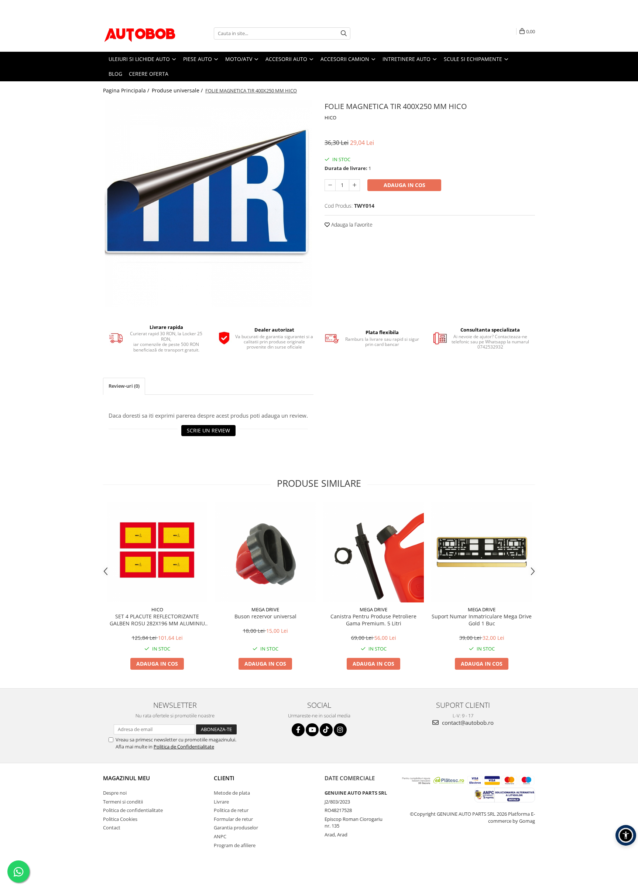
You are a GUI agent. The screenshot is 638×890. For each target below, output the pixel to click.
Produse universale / (178, 90)
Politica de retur (231, 810)
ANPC (220, 836)
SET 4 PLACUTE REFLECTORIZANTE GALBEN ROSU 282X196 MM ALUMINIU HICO (157, 620)
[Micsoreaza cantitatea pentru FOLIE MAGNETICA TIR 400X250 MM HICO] (330, 185)
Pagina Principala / (127, 90)
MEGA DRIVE (265, 609)
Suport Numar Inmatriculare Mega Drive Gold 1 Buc (482, 620)
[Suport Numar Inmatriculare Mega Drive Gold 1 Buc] (481, 552)
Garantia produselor (236, 827)
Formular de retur (233, 819)
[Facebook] (298, 729)
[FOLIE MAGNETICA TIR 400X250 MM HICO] (208, 203)
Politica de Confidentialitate (184, 746)
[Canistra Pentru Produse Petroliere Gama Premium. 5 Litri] (373, 552)
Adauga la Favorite (351, 224)
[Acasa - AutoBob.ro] (140, 33)
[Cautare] (343, 33)
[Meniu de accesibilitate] (625, 835)
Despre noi (115, 792)
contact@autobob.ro (467, 722)
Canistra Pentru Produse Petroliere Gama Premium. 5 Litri (373, 620)
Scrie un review (208, 430)
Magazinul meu (126, 778)
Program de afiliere (234, 845)
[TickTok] (326, 729)
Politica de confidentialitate (133, 810)
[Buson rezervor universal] (265, 552)
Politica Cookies (120, 819)
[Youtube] (312, 729)
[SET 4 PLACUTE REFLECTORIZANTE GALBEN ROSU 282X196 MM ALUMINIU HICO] (157, 552)
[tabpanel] (208, 203)
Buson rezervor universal (265, 616)
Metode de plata (232, 792)
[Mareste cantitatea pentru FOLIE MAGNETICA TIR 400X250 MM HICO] (354, 185)
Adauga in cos (404, 184)
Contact (111, 827)
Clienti (224, 778)
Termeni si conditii (123, 801)
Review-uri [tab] (124, 386)
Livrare (221, 801)
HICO (330, 117)
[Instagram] (340, 729)
